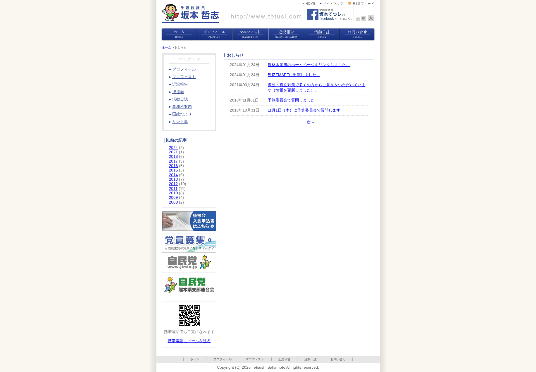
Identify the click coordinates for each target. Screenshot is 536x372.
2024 (173, 148)
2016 (173, 166)
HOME (310, 4)
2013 (173, 179)
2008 (173, 202)
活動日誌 (310, 359)
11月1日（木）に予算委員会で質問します (304, 110)
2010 (173, 193)
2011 (173, 189)
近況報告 (284, 359)
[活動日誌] (322, 34)
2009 (173, 197)
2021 (173, 152)
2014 (173, 175)
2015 (173, 170)
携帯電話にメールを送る (189, 341)
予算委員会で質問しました (291, 100)
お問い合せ (338, 359)
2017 (173, 161)
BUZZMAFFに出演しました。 (294, 75)
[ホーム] (179, 34)
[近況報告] (286, 34)
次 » (310, 122)
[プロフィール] (215, 34)
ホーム (166, 47)
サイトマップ (333, 4)
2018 (173, 156)
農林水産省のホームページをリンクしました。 (309, 65)
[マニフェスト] (250, 34)
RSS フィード (363, 4)
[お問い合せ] (357, 34)
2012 (173, 184)
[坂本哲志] (232, 13)
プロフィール (222, 359)
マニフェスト (255, 359)
